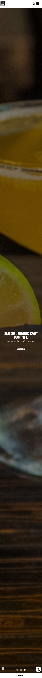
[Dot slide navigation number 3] (25, 670)
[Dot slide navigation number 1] (17, 670)
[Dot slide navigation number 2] (21, 670)
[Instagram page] (34, 3)
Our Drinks (21, 349)
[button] (3, 668)
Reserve (21, 675)
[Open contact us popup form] (38, 669)
